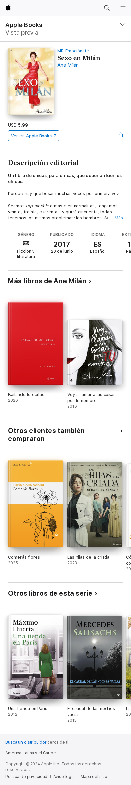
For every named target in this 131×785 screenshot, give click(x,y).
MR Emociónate (73, 50)
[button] (107, 8)
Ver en (31, 135)
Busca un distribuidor (25, 742)
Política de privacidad (26, 776)
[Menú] (123, 8)
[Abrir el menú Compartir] (121, 135)
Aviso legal (64, 776)
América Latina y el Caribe (30, 753)
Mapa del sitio (94, 776)
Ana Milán (68, 65)
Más (119, 217)
